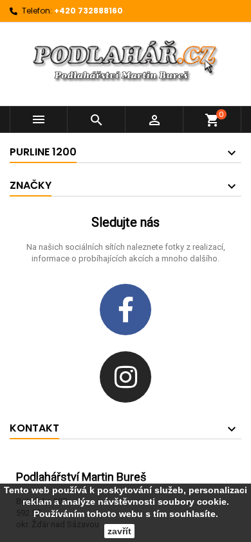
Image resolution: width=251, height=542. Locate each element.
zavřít (119, 531)
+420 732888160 (88, 10)
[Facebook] (125, 309)
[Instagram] (125, 377)
